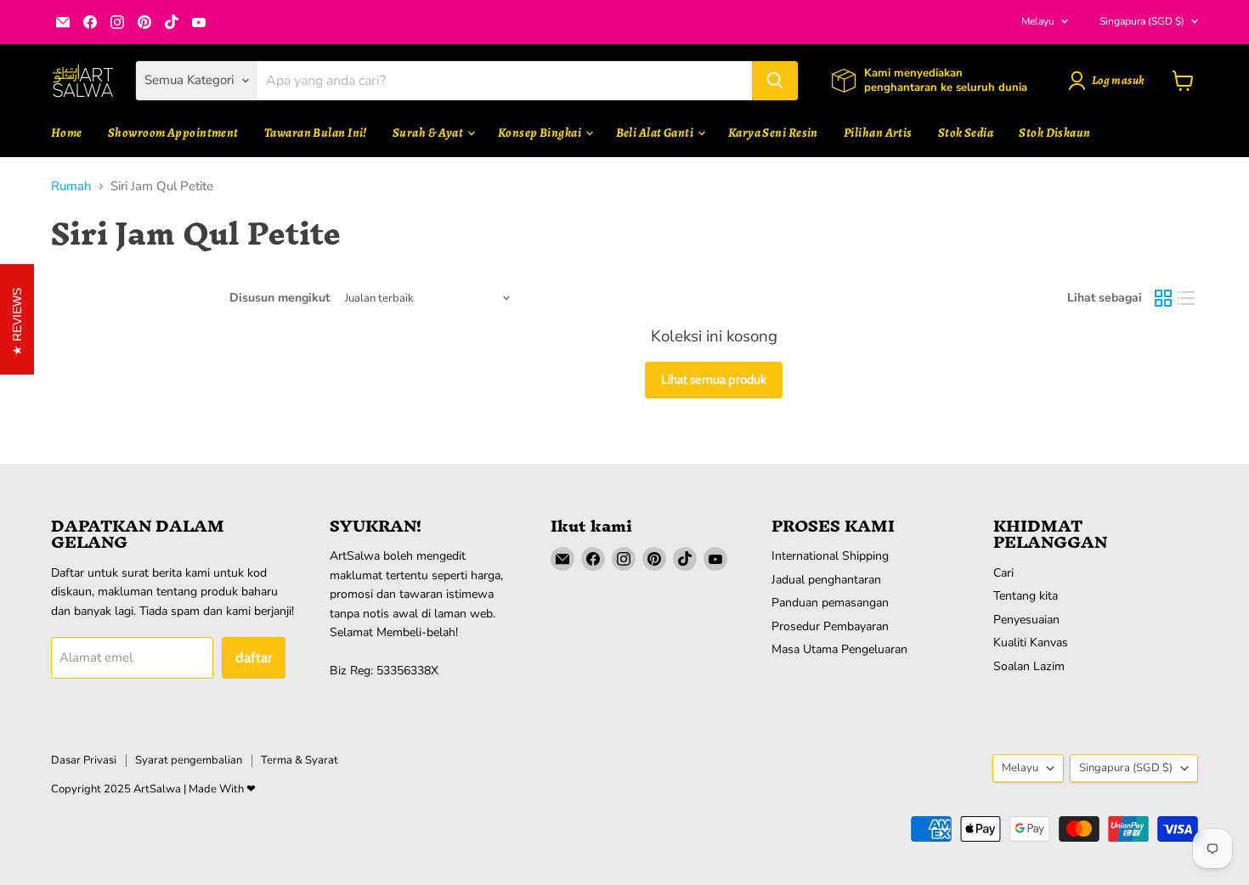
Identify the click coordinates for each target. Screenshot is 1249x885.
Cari (1003, 573)
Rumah (71, 186)
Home (66, 132)
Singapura (1141, 21)
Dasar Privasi (83, 760)
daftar (253, 657)
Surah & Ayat (429, 132)
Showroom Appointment (173, 132)
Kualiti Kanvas (1030, 642)
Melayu (1037, 21)
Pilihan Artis (878, 132)
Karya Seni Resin (773, 132)
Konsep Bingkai (541, 132)
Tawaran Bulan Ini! (315, 132)
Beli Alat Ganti (656, 132)
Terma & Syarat (299, 760)
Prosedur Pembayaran (830, 626)
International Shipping (830, 556)
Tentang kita (1025, 596)
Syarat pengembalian (188, 760)
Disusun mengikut (279, 298)
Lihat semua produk (713, 379)
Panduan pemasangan (830, 603)
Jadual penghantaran (826, 580)
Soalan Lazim (1029, 666)
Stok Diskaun (1054, 132)
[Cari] (775, 80)
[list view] (1187, 298)
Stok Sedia (966, 132)
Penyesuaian (1026, 620)
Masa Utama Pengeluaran (839, 649)
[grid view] (1163, 298)
